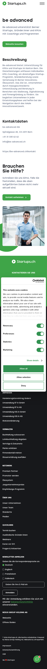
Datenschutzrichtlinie (22, 602)
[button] (42, 3)
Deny (23, 386)
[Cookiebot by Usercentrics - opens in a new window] (33, 281)
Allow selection (24, 377)
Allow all (23, 369)
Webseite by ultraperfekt (34, 640)
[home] (14, 3)
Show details (33, 360)
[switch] (40, 334)
